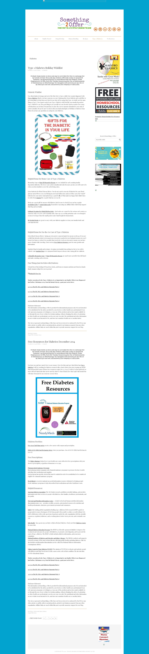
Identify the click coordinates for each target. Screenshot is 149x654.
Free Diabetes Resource (61, 242)
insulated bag (40, 251)
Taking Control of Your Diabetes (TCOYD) (40, 549)
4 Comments (44, 70)
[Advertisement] (74, 47)
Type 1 (40, 335)
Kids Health (31, 523)
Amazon (38, 198)
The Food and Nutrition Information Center (40, 501)
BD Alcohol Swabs (33, 220)
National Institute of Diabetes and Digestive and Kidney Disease (46, 538)
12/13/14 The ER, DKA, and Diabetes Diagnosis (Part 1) (43, 287)
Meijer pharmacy (35, 461)
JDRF (29, 510)
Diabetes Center (81, 523)
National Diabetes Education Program (39, 530)
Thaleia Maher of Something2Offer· (78, 651)
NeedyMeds (31, 481)
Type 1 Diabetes (32, 98)
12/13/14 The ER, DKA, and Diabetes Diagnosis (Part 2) (43, 291)
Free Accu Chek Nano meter (36, 445)
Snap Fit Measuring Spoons (47, 182)
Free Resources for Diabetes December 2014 (51, 341)
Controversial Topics (37, 611)
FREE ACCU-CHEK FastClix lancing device (40, 450)
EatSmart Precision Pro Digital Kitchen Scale (41, 211)
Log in (92, 651)
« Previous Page (35, 618)
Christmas (36, 335)
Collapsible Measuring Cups (36, 256)
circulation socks (33, 204)
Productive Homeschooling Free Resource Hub (107, 118)
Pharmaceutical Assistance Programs (38, 468)
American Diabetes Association (36, 492)
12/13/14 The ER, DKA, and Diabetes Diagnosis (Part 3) (44, 296)
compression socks (45, 204)
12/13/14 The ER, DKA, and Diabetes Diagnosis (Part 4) (43, 301)
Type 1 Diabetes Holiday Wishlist (45, 67)
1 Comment (44, 344)
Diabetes (35, 333)
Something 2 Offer (43, 18)
